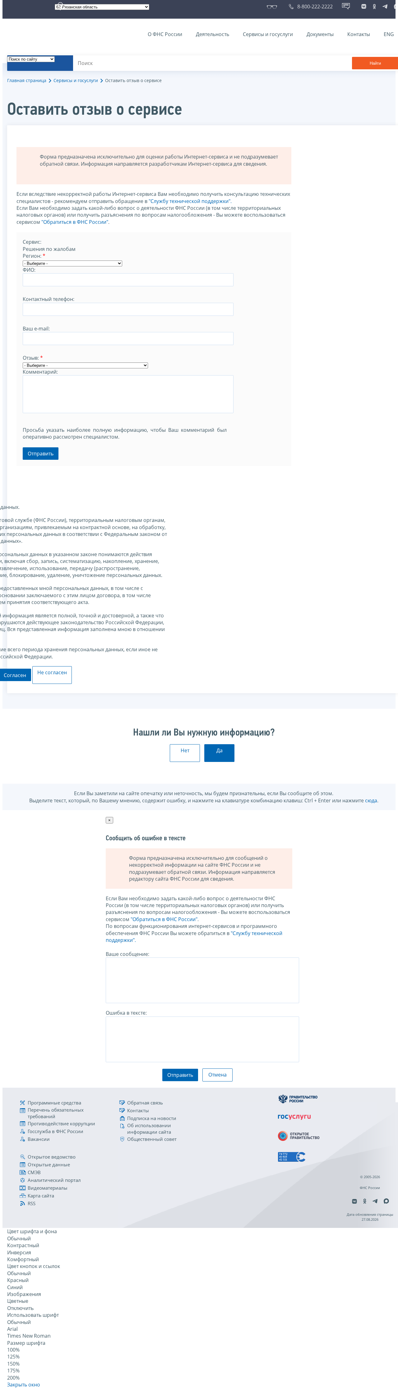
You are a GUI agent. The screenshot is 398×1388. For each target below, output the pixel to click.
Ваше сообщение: (127, 954)
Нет (185, 750)
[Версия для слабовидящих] (273, 6)
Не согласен (52, 672)
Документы (320, 34)
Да (219, 750)
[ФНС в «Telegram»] (385, 6)
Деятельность (212, 34)
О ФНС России (165, 34)
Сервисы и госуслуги (268, 34)
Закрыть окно (23, 1384)
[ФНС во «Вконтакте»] (363, 6)
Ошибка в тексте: (126, 1012)
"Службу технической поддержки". (190, 201)
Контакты (358, 34)
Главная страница (26, 80)
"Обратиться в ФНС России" (74, 222)
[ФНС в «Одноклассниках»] (374, 6)
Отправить (40, 453)
